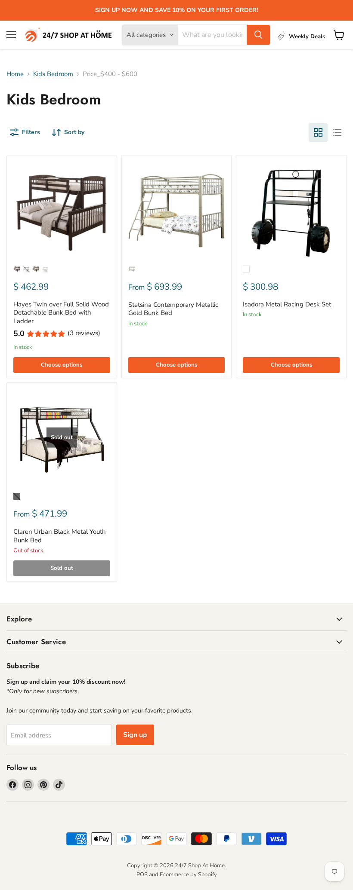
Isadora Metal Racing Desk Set (287, 304)
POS (142, 874)
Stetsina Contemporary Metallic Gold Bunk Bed (173, 309)
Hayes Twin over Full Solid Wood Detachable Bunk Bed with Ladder (61, 312)
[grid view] (318, 132)
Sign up (135, 735)
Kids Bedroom (53, 74)
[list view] (337, 132)
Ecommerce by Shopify (188, 874)
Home (15, 74)
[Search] (258, 35)
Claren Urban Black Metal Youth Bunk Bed (59, 535)
